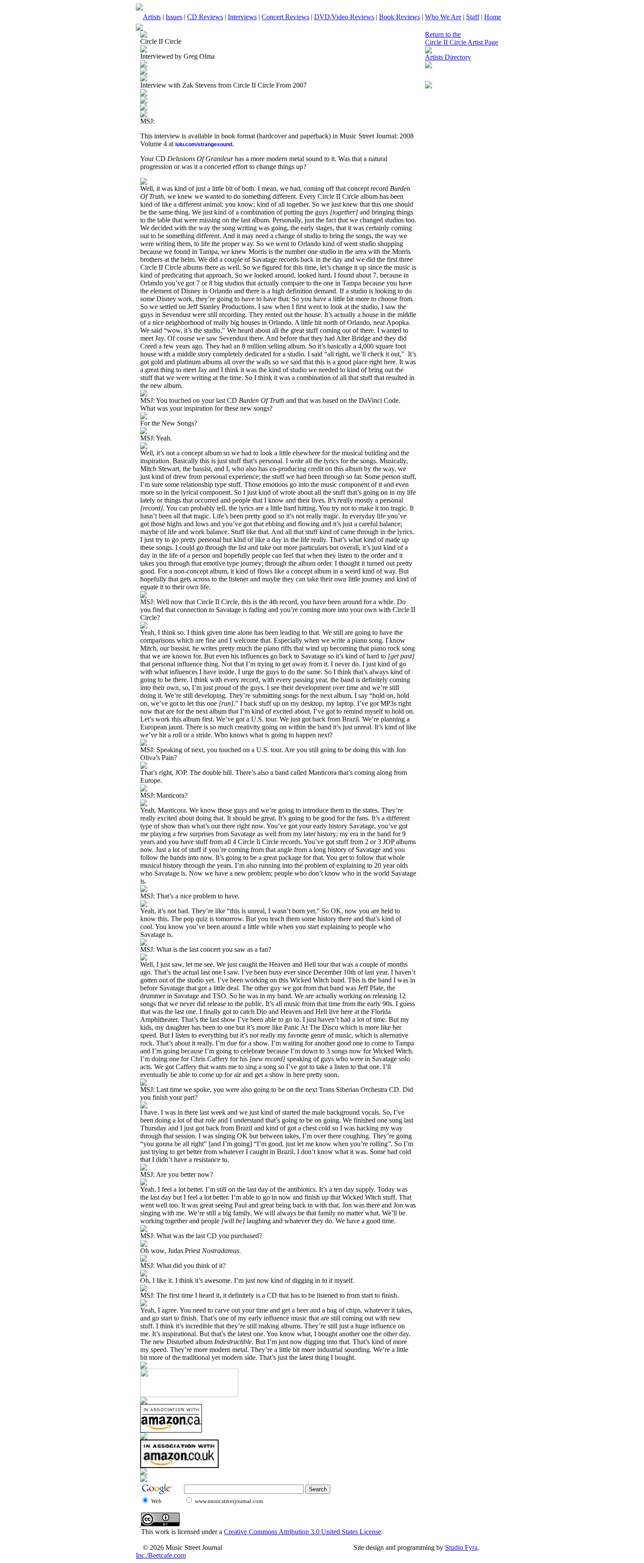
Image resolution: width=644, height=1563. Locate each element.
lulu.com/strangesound (203, 144)
